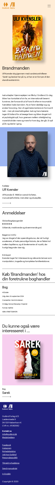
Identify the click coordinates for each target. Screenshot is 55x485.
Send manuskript (9, 468)
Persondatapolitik (9, 457)
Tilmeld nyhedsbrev (10, 462)
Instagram (6, 447)
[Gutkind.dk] (8, 6)
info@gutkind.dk (9, 433)
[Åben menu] (49, 6)
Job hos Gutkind (9, 454)
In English (6, 473)
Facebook (6, 444)
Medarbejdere (8, 437)
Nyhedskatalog (8, 451)
